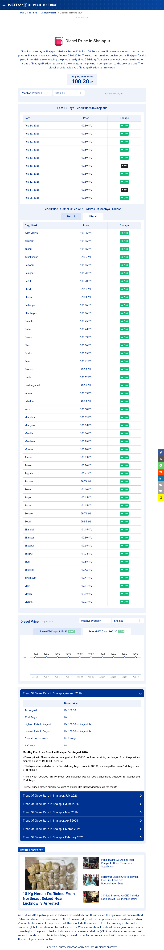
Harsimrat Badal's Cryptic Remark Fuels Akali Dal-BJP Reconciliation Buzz (120, 880)
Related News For (31, 849)
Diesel (93, 216)
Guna (27, 361)
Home (21, 13)
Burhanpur (30, 305)
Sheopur (29, 545)
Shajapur (29, 537)
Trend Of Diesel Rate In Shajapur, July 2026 (50, 795)
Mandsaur (30, 441)
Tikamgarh (30, 577)
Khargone (30, 425)
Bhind (28, 289)
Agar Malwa (31, 233)
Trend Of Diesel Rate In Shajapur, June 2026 (51, 804)
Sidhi (27, 561)
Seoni (28, 521)
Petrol (71, 216)
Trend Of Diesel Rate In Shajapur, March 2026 (51, 829)
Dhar (27, 345)
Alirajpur (29, 241)
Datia (28, 329)
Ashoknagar (31, 257)
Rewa (28, 489)
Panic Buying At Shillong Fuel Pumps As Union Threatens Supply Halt (117, 863)
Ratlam (29, 481)
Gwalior (29, 369)
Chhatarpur (31, 313)
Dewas (28, 337)
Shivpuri (29, 553)
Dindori (28, 353)
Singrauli (29, 569)
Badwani (29, 265)
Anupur (28, 249)
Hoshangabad (32, 385)
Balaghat (30, 273)
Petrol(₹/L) (57, 631)
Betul (28, 281)
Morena (29, 449)
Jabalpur (29, 401)
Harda (28, 377)
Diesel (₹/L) (106, 631)
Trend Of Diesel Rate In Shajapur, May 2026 (50, 812)
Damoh (29, 321)
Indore (28, 393)
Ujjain (27, 585)
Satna (28, 505)
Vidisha (29, 601)
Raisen (28, 465)
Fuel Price (32, 13)
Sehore (29, 513)
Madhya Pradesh (48, 13)
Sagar (28, 497)
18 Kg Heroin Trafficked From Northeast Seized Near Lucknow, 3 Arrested (49, 898)
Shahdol (29, 529)
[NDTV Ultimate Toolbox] (32, 5)
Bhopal (28, 297)
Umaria (28, 593)
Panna (28, 457)
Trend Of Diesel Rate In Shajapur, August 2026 (52, 693)
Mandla (29, 433)
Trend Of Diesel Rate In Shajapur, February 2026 (53, 837)
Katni (27, 409)
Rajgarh (29, 473)
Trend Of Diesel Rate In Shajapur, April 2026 (50, 820)
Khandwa (30, 417)
